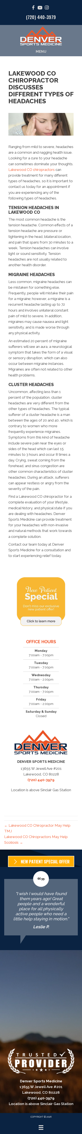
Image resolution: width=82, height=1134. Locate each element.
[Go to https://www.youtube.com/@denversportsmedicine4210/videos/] (40, 8)
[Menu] (41, 1127)
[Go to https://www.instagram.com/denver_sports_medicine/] (46, 8)
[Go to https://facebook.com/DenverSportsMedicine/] (33, 8)
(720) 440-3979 (41, 17)
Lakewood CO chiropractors (31, 170)
